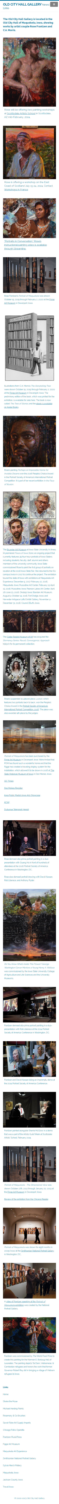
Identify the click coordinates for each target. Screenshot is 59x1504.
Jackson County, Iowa (13, 1479)
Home (5, 1394)
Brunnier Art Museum (16, 549)
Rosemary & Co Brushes (14, 1415)
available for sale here (25, 400)
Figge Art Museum (11, 1444)
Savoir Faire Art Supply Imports (17, 1422)
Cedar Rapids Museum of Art (20, 637)
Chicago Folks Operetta (13, 1430)
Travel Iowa (8, 1487)
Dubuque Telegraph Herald (16, 809)
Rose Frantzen (38, 26)
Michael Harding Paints (13, 1408)
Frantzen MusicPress (12, 1437)
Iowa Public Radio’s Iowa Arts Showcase (22, 795)
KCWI (6, 802)
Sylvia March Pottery (12, 1465)
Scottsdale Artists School (21, 113)
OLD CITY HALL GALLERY (26, 6)
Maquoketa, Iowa (10, 1472)
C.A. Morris (9, 30)
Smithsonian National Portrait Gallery (19, 1458)
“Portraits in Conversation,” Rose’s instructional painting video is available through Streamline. (25, 245)
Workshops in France (16, 189)
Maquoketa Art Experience (15, 1451)
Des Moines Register (13, 788)
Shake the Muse (10, 1401)
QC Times (8, 781)
